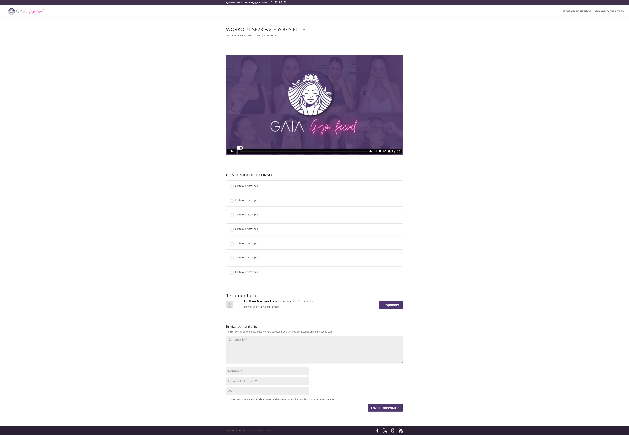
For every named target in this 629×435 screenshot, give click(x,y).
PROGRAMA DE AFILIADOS (577, 11)
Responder (390, 305)
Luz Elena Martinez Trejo (260, 301)
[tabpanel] (314, 105)
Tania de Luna (237, 35)
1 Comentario (271, 35)
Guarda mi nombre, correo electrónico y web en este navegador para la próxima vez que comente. (282, 399)
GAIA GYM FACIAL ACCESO (609, 11)
